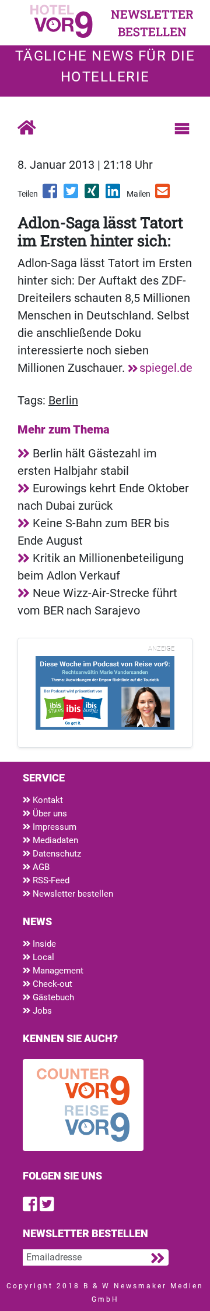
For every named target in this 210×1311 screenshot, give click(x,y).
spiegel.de (165, 368)
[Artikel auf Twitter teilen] (72, 195)
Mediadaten (54, 840)
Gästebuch (52, 997)
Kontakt (46, 800)
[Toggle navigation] (182, 128)
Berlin (63, 400)
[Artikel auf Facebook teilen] (51, 195)
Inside (43, 944)
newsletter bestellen (152, 22)
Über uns (48, 813)
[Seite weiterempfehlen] (163, 195)
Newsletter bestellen (71, 894)
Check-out (51, 984)
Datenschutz (55, 853)
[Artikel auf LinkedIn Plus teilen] (114, 195)
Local (42, 957)
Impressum (53, 827)
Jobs (41, 1011)
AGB (40, 867)
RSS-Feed (49, 880)
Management (56, 970)
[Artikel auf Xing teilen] (93, 195)
